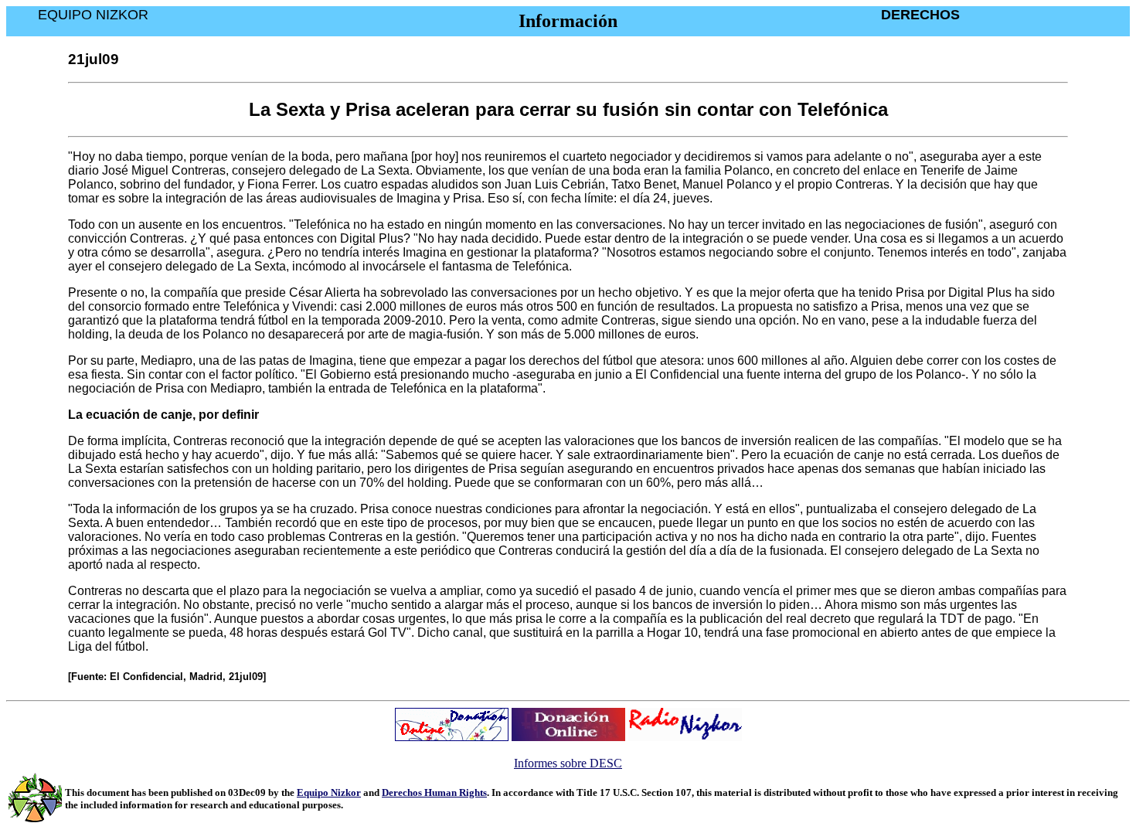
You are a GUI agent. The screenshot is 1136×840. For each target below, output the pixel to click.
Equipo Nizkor (329, 792)
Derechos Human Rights (434, 792)
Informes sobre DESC (568, 763)
